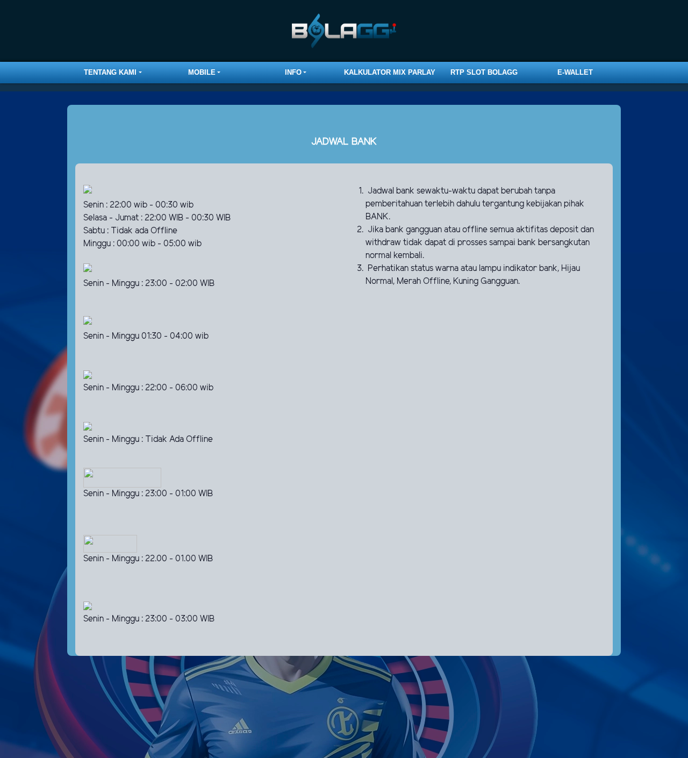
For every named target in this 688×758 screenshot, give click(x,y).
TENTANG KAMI (110, 72)
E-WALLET (575, 72)
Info (293, 72)
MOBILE (202, 72)
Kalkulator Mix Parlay (389, 72)
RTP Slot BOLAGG (484, 72)
